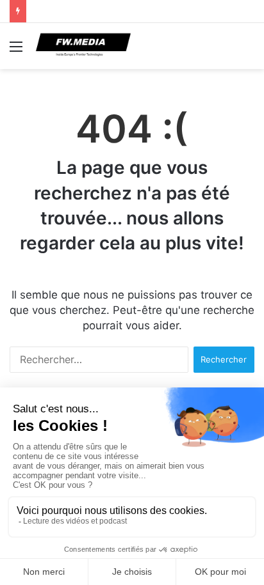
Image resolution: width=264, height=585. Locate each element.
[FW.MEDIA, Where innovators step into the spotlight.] (83, 46)
